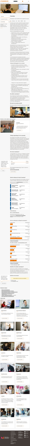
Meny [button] (29, 1)
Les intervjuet (19, 130)
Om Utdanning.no (13, 431)
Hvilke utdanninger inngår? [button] (15, 264)
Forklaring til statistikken (14, 240)
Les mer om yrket (4, 318)
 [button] (15, 430)
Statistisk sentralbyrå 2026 (16, 167)
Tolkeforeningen (4, 294)
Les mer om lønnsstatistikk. (14, 169)
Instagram (27, 433)
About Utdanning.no (13, 433)
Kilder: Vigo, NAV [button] (14, 280)
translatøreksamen (20, 182)
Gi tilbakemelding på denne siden (13, 443)
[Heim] (6, 1)
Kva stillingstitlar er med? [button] (15, 281)
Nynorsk (3, 3)
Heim (1, 3)
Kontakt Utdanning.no (13, 434)
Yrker (5, 3)
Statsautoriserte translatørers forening (8, 293)
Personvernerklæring (13, 438)
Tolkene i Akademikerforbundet (7, 295)
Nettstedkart (12, 437)
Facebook (27, 431)
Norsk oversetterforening (6, 289)
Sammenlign (3, 21)
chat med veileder (15, 1)
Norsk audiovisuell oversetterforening (8, 296)
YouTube (27, 435)
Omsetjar (8, 3)
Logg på (12, 441)
